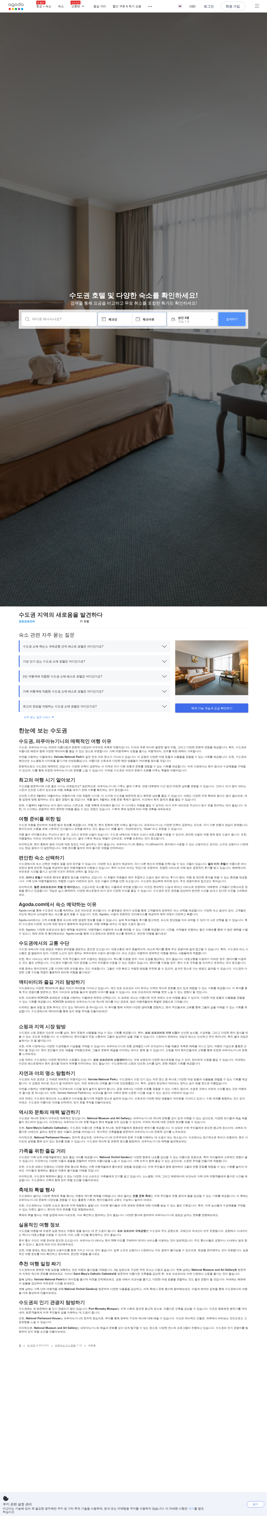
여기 (191, 1508)
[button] (180, 6)
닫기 (255, 1504)
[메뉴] (148, 6)
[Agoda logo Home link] (16, 6)
